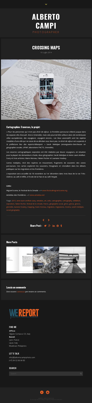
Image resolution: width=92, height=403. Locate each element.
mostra (68, 207)
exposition (10, 204)
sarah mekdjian (77, 207)
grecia (71, 204)
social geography (13, 210)
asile (49, 201)
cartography (67, 201)
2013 (14, 201)
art (45, 201)
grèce (66, 204)
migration (51, 207)
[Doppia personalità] (43, 220)
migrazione (59, 207)
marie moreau (40, 207)
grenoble (9, 207)
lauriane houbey (20, 207)
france (45, 204)
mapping (30, 207)
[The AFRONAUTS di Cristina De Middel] (48, 220)
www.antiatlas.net (37, 195)
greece (77, 204)
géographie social (56, 204)
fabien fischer (20, 204)
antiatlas (40, 201)
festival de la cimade (35, 204)
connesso (21, 291)
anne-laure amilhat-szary (26, 201)
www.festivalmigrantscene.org (54, 190)
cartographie (57, 201)
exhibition (76, 201)
